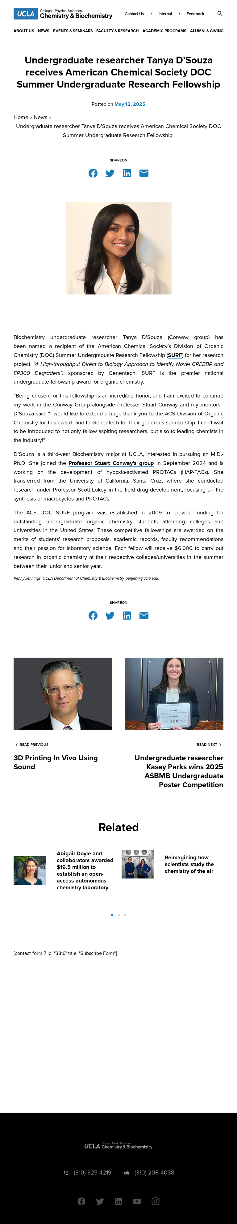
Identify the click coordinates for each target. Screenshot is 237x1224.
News (43, 30)
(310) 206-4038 (154, 1172)
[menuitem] (24, 30)
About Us (24, 30)
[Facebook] (93, 172)
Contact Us (134, 13)
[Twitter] (110, 172)
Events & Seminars (73, 30)
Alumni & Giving (206, 30)
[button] (220, 13)
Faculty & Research (117, 30)
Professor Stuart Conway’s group (111, 463)
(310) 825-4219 (92, 1172)
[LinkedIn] (127, 172)
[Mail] (144, 172)
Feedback (195, 13)
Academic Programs (164, 30)
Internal (165, 13)
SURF (175, 355)
